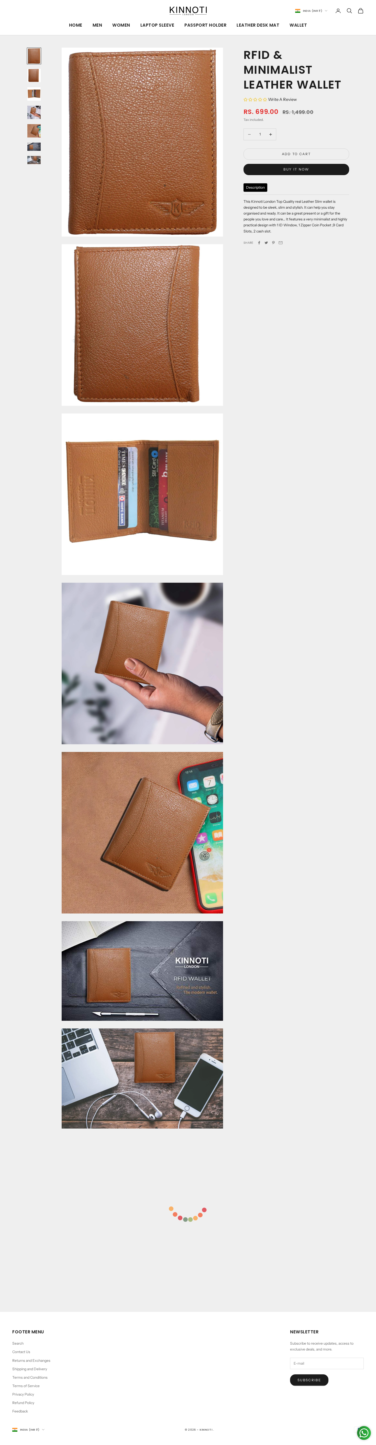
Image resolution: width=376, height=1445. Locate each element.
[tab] (255, 188)
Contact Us (21, 1352)
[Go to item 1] (34, 56)
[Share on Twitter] (266, 243)
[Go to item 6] (34, 146)
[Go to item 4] (34, 112)
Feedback (20, 1411)
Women (121, 25)
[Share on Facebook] (259, 243)
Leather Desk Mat (258, 25)
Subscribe (309, 1380)
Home (75, 25)
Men (97, 25)
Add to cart (296, 154)
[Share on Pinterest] (273, 243)
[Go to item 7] (34, 160)
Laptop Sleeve (157, 25)
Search (18, 1343)
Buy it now (296, 169)
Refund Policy (23, 1402)
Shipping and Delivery (29, 1369)
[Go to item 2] (34, 75)
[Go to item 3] (34, 94)
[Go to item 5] (34, 131)
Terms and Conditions (30, 1377)
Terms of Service (26, 1386)
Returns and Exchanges (31, 1360)
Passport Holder (205, 25)
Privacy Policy (23, 1394)
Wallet (298, 25)
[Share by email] (281, 243)
